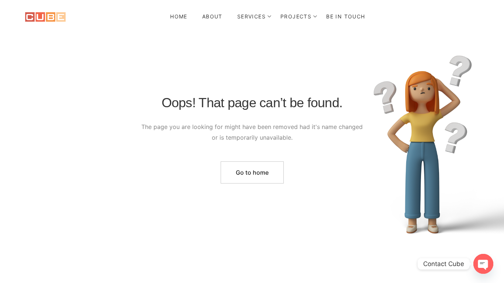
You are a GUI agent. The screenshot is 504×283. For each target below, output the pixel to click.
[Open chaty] (483, 264)
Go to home (252, 172)
